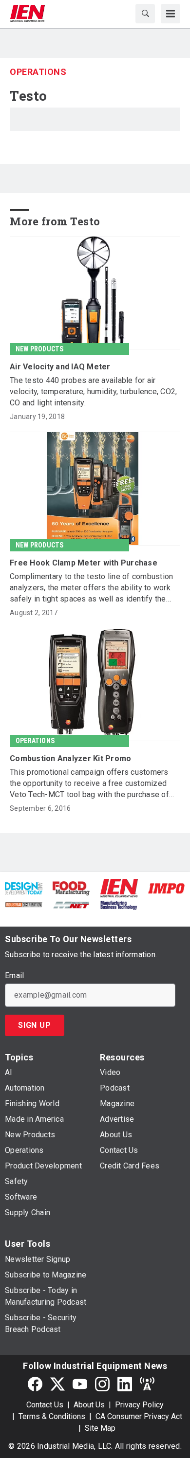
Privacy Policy (139, 1404)
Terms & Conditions (52, 1416)
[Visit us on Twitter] (57, 1383)
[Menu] (170, 13)
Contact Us (44, 1404)
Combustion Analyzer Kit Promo (70, 758)
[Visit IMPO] (166, 888)
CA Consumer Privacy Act (138, 1416)
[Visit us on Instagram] (102, 1383)
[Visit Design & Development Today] (23, 888)
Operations (38, 72)
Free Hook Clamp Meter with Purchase (83, 562)
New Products (39, 349)
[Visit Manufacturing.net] (71, 904)
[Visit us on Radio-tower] (147, 1383)
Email (14, 976)
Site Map (100, 1428)
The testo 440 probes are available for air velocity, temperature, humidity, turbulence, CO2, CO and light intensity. (93, 391)
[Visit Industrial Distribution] (23, 904)
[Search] (145, 13)
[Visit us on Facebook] (35, 1383)
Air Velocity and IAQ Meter (60, 366)
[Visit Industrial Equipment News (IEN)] (119, 887)
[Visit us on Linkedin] (124, 1383)
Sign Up (34, 1025)
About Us (89, 1404)
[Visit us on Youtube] (80, 1383)
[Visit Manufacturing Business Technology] (118, 904)
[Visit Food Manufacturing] (72, 888)
